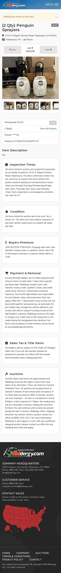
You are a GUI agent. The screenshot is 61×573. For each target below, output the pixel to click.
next (47, 49)
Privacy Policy (12, 559)
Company (22, 553)
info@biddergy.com (11, 472)
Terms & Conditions (16, 556)
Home (6, 553)
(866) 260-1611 (16, 470)
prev (13, 49)
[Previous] (4, 105)
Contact (35, 559)
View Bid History (48, 128)
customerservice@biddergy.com (17, 486)
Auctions (42, 553)
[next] (56, 105)
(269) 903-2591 (36, 470)
